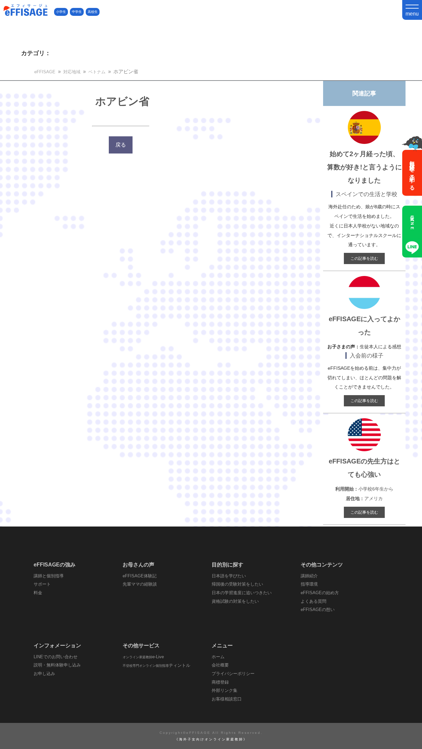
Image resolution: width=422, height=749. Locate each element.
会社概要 (220, 665)
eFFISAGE (44, 71)
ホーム (218, 656)
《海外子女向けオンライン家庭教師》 (211, 739)
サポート (42, 584)
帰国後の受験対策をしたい (237, 584)
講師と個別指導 (49, 575)
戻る (120, 145)
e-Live (143, 656)
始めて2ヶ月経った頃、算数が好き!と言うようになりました (364, 167)
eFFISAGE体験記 (140, 575)
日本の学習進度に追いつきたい (242, 592)
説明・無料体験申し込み (57, 665)
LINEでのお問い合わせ (55, 656)
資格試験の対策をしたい (235, 601)
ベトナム (97, 71)
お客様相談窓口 (227, 699)
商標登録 (220, 682)
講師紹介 (309, 575)
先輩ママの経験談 (140, 584)
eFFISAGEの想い (318, 609)
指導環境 (309, 584)
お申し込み (44, 673)
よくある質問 (313, 601)
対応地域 (71, 71)
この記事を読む (364, 258)
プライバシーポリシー (233, 673)
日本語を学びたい (229, 575)
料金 (38, 592)
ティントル (156, 665)
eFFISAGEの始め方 (320, 592)
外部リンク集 (224, 690)
